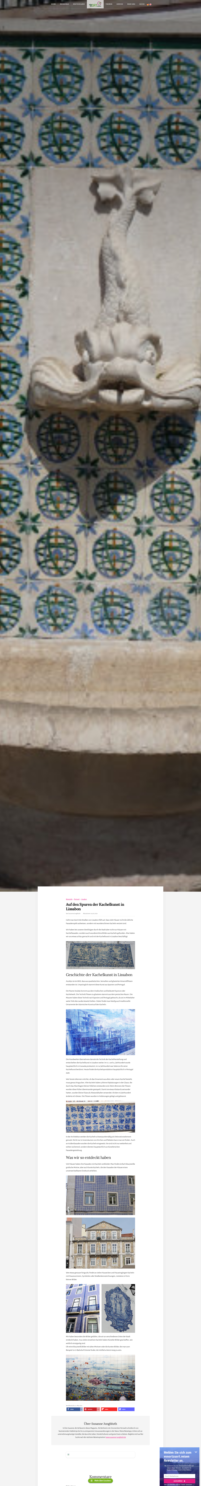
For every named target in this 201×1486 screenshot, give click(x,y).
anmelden (178, 1481)
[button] (74, 1409)
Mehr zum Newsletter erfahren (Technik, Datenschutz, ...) (179, 1484)
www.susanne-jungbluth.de (116, 1437)
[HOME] (95, 4)
